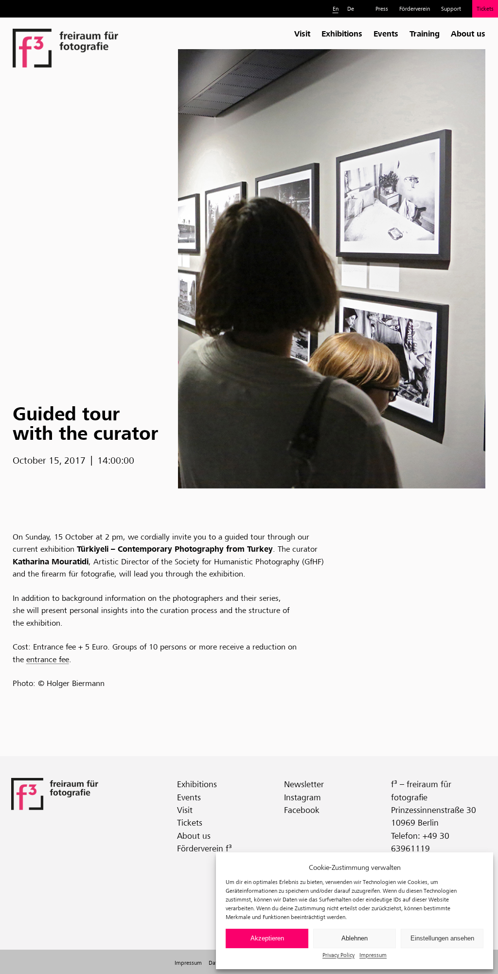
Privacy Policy (338, 954)
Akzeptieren (267, 938)
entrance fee (47, 659)
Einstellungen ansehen (442, 938)
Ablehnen (354, 938)
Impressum (373, 954)
